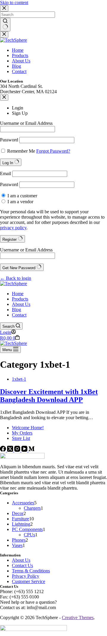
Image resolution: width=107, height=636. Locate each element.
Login (17, 107)
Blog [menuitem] (16, 66)
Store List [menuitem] (21, 438)
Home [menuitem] (17, 50)
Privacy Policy (25, 576)
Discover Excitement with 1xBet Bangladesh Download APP (49, 395)
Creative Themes (78, 617)
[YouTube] (25, 450)
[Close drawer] (4, 34)
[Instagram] (17, 450)
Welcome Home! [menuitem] (28, 427)
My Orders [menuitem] (22, 432)
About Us (21, 560)
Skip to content (14, 2)
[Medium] (31, 450)
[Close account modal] (4, 97)
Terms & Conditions (31, 570)
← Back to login (15, 278)
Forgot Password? (53, 151)
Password (9, 139)
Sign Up (20, 113)
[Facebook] (3, 450)
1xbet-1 (19, 379)
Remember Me (21, 151)
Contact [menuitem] (19, 71)
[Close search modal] (4, 8)
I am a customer (21, 195)
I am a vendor (19, 201)
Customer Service (28, 581)
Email (5, 173)
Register (10, 239)
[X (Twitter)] (10, 450)
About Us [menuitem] (21, 60)
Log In (8, 163)
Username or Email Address (26, 123)
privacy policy (13, 227)
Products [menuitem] (20, 55)
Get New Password (19, 268)
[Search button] (5, 24)
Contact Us (22, 565)
